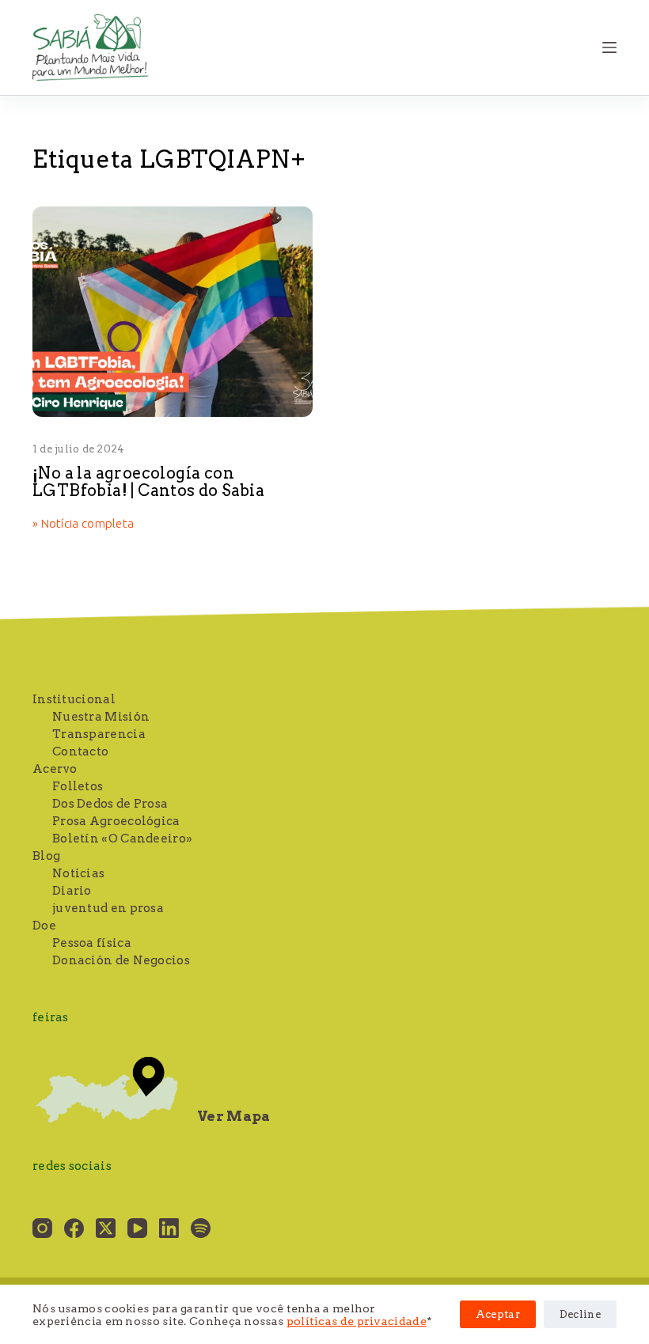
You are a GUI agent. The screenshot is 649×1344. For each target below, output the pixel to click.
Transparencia (99, 734)
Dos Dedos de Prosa (110, 804)
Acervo (55, 769)
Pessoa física (91, 943)
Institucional (74, 699)
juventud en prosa (108, 908)
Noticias (78, 873)
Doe (44, 925)
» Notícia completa (83, 524)
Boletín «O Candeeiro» (122, 838)
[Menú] (609, 47)
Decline (580, 1314)
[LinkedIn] (169, 1228)
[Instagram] (42, 1228)
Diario (72, 891)
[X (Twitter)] (106, 1228)
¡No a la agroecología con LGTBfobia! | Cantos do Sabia (148, 482)
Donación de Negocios (121, 960)
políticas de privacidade (357, 1321)
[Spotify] (201, 1228)
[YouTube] (137, 1228)
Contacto (80, 751)
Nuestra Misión (101, 717)
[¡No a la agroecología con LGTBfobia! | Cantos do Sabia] (172, 311)
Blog (46, 856)
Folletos (77, 786)
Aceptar (498, 1314)
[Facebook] (74, 1228)
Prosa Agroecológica (116, 821)
